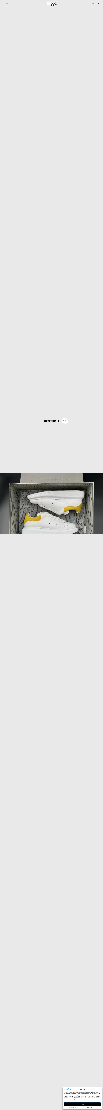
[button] (100, 1089)
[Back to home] (52, 4)
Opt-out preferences (73, 1107)
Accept (82, 1104)
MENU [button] (6, 3)
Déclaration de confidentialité (85, 1107)
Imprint (94, 1107)
